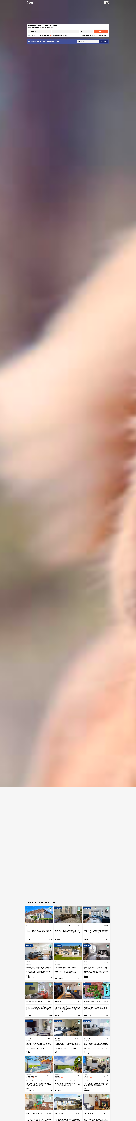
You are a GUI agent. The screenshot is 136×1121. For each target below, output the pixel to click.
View (50, 939)
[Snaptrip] (31, 2)
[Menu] (106, 2)
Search (101, 31)
